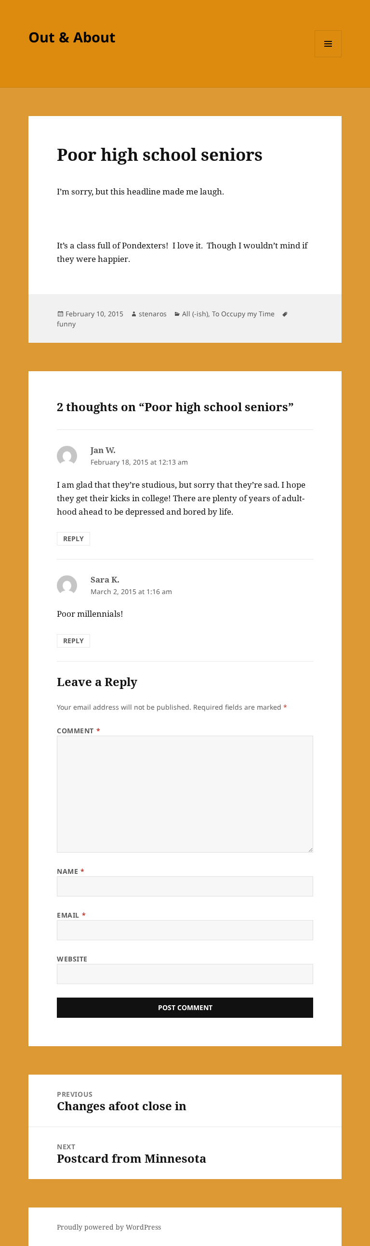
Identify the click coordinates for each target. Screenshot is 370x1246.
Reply (73, 538)
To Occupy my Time (243, 313)
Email (71, 915)
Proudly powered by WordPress (109, 1227)
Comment (78, 730)
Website (72, 958)
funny (66, 323)
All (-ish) (195, 313)
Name (70, 871)
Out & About (72, 36)
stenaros (153, 313)
